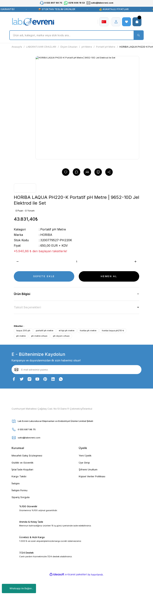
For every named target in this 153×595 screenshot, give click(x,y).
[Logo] (33, 21)
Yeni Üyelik (85, 455)
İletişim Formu (19, 490)
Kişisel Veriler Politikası (92, 476)
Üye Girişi (84, 462)
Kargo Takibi (19, 476)
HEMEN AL (109, 276)
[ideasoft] (56, 574)
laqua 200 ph (23, 330)
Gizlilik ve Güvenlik (22, 462)
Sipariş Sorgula (20, 497)
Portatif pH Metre (53, 229)
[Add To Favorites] (65, 172)
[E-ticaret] (76, 574)
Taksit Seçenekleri (27, 307)
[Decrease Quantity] (17, 261)
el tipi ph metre (66, 330)
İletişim (16, 483)
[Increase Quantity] (135, 261)
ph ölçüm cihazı (61, 336)
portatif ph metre (44, 330)
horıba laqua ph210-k (113, 330)
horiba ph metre (88, 330)
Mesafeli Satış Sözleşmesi (27, 455)
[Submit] (16, 369)
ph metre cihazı (39, 336)
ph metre (21, 336)
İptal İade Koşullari (22, 469)
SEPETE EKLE (44, 276)
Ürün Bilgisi (22, 294)
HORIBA (46, 235)
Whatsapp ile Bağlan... (21, 588)
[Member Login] (116, 22)
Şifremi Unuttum (88, 469)
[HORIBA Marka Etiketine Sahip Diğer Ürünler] (25, 188)
